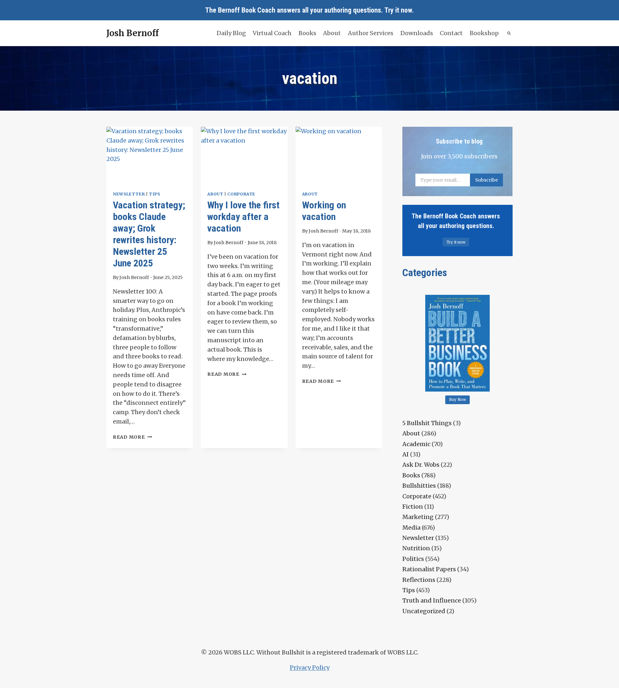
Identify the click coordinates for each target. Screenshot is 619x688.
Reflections (418, 579)
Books (307, 33)
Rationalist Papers (429, 569)
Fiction (412, 506)
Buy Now (457, 399)
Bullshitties (419, 485)
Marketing (418, 517)
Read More (132, 437)
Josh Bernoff (134, 277)
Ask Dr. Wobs (420, 464)
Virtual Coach (272, 33)
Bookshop (484, 33)
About (332, 33)
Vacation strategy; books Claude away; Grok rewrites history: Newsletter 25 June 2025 (149, 234)
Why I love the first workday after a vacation (243, 216)
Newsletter (129, 194)
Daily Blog (231, 33)
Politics (413, 559)
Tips (154, 194)
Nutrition (416, 548)
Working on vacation (324, 210)
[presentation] (149, 155)
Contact (451, 33)
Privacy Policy (309, 667)
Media (411, 527)
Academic (416, 444)
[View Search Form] (509, 33)
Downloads (416, 33)
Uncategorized (423, 611)
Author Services (370, 33)
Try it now (398, 10)
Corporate (241, 194)
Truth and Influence (431, 600)
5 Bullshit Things (427, 423)
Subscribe (486, 180)
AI (405, 454)
